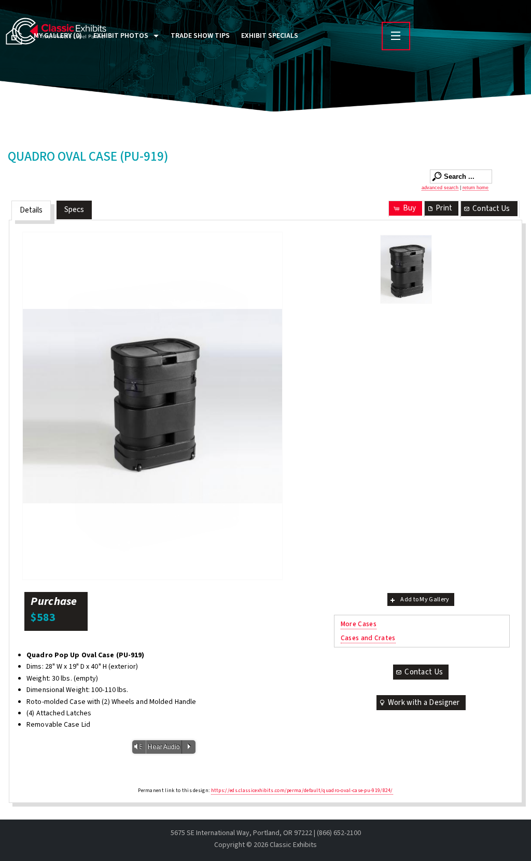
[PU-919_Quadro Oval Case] (406, 269)
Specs (74, 209)
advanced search (440, 187)
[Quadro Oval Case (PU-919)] (152, 406)
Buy (409, 208)
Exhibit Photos (120, 36)
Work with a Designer (424, 702)
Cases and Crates (368, 638)
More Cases (358, 624)
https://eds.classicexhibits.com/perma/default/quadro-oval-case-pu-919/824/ (302, 790)
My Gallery (58, 36)
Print (444, 208)
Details (31, 210)
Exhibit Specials (269, 36)
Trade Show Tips (200, 36)
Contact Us (491, 208)
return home (475, 187)
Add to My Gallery (424, 599)
